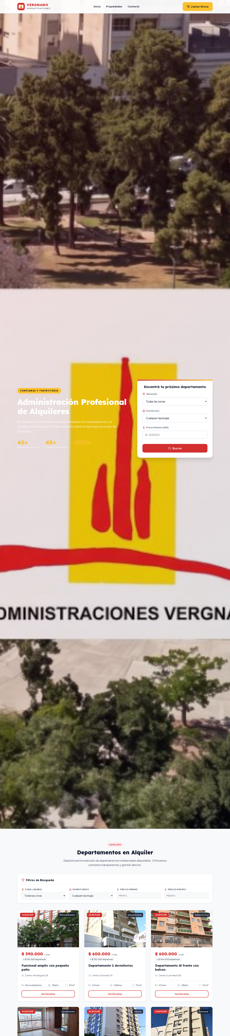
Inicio (97, 6)
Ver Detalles (48, 993)
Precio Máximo (177, 889)
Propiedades (114, 6)
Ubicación (151, 394)
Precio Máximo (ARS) (157, 427)
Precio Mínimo (129, 889)
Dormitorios (152, 410)
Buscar (177, 448)
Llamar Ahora (199, 6)
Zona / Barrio (33, 889)
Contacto (133, 6)
